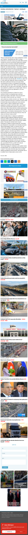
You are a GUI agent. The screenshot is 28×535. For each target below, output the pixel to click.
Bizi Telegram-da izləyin (15, 165)
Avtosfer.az (19, 78)
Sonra (21, 531)
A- (23, 11)
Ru (23, 2)
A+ (26, 11)
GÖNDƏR (5, 467)
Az (20, 2)
